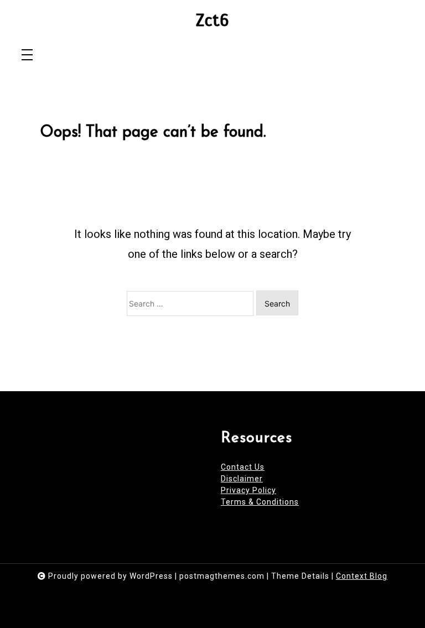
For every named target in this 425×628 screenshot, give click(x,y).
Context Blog (361, 576)
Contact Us (243, 467)
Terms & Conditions (260, 501)
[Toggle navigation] (27, 56)
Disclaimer (242, 478)
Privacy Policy (248, 490)
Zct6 (212, 20)
